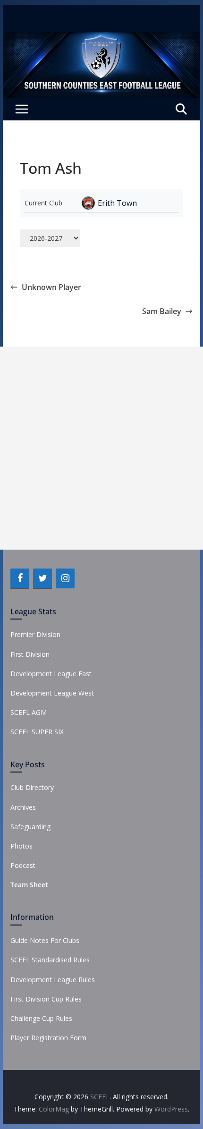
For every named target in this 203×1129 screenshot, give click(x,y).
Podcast (22, 865)
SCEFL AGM (28, 712)
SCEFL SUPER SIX (37, 731)
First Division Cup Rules (46, 998)
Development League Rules (52, 979)
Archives (23, 807)
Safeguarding (30, 826)
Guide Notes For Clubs (44, 940)
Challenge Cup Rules (41, 1018)
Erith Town (117, 203)
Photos (21, 845)
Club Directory (32, 787)
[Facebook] (19, 578)
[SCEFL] (101, 39)
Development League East (51, 673)
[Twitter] (42, 578)
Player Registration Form (48, 1037)
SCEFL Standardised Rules (50, 959)
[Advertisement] (101, 448)
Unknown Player (51, 287)
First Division (30, 654)
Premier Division (35, 634)
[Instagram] (65, 578)
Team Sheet (29, 884)
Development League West (52, 692)
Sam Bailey (161, 311)
